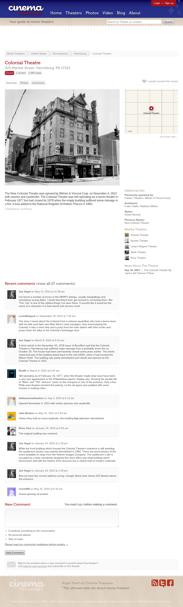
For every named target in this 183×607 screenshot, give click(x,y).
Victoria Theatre (139, 235)
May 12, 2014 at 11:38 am (50, 291)
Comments (38, 82)
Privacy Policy (146, 601)
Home (56, 13)
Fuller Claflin (132, 206)
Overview (11, 82)
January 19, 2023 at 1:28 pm (51, 443)
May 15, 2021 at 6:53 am (53, 413)
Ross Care (25, 428)
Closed (9, 72)
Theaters (74, 13)
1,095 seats (34, 72)
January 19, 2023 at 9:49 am (52, 428)
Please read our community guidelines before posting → (36, 544)
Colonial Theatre (102, 53)
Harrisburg (80, 53)
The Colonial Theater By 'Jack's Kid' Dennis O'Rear (148, 272)
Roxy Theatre (138, 257)
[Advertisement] (91, 39)
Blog (121, 13)
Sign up (169, 3)
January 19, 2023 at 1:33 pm (51, 470)
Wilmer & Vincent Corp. (158, 198)
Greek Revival (132, 214)
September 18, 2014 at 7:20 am (57, 316)
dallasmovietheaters (31, 398)
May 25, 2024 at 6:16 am (48, 488)
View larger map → (169, 137)
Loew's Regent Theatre (143, 246)
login (80, 504)
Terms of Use (163, 601)
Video (107, 13)
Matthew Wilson (149, 206)
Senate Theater (139, 240)
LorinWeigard (27, 316)
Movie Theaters (16, 53)
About (134, 13)
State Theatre (138, 252)
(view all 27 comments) (55, 283)
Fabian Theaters (134, 198)
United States (38, 53)
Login (157, 3)
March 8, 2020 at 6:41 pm (49, 340)
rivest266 (24, 488)
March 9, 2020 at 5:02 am (45, 370)
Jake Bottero (26, 413)
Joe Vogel (25, 291)
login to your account (35, 566)
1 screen (21, 72)
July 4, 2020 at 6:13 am (61, 398)
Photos (92, 13)
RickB (22, 370)
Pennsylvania (60, 53)
